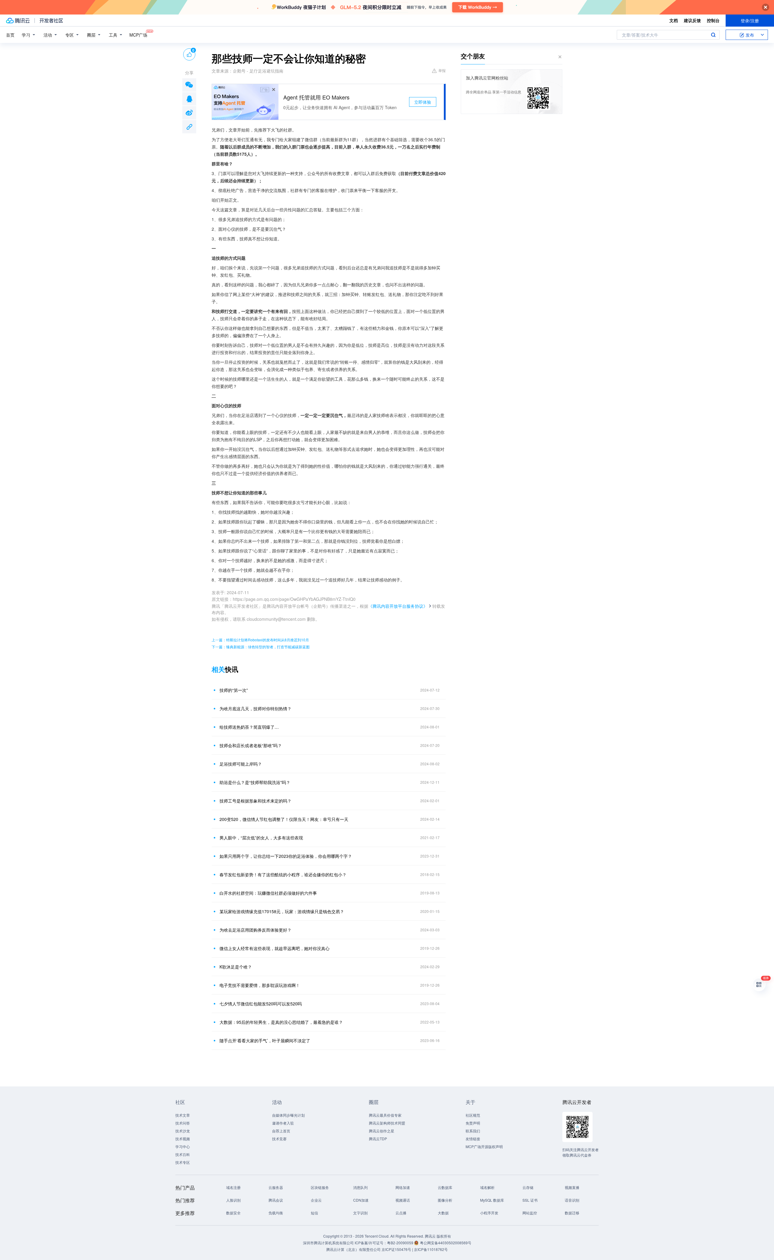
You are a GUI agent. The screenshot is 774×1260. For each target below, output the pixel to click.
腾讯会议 (275, 1200)
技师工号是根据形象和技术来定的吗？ (255, 801)
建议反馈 (692, 20)
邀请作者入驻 (283, 1122)
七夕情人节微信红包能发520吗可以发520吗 (261, 1004)
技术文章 (182, 1115)
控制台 (713, 20)
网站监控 (529, 1212)
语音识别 (572, 1200)
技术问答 (182, 1122)
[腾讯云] (18, 20)
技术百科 (182, 1154)
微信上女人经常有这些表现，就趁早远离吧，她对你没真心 (275, 948)
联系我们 (473, 1130)
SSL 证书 (530, 1200)
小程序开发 (489, 1212)
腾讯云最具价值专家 (385, 1115)
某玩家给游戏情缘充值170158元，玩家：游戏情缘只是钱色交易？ (282, 911)
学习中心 (182, 1146)
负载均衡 (275, 1212)
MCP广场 (138, 35)
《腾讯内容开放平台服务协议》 (398, 606)
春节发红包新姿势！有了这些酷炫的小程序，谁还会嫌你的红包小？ (283, 874)
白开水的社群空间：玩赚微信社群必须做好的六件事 (268, 893)
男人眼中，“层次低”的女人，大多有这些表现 (261, 838)
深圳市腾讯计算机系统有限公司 (328, 1242)
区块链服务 (320, 1187)
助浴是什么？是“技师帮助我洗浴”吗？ (255, 782)
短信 (314, 1212)
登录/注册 (750, 21)
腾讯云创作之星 (381, 1130)
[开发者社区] (51, 20)
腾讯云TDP (378, 1138)
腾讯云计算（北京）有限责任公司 (353, 1249)
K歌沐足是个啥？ (236, 967)
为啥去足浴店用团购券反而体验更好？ (255, 930)
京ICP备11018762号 (431, 1249)
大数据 (443, 1212)
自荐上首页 (281, 1130)
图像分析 (445, 1200)
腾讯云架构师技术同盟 (387, 1122)
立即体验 (422, 102)
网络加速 (402, 1187)
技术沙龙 (182, 1130)
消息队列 (360, 1187)
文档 (673, 20)
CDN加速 (361, 1200)
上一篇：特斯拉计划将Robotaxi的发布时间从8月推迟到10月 (260, 639)
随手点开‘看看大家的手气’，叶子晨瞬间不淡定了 (265, 1040)
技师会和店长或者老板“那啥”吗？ (251, 745)
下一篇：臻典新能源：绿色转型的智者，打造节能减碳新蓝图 (261, 646)
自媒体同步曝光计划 (288, 1115)
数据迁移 (572, 1212)
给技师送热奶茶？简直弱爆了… (249, 727)
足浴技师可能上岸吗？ (241, 764)
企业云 (316, 1200)
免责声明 (473, 1122)
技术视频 (182, 1138)
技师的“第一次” (234, 690)
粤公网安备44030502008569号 (445, 1242)
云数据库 (445, 1187)
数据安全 (233, 1212)
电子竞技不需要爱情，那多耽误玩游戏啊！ (260, 985)
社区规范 (473, 1115)
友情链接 (473, 1138)
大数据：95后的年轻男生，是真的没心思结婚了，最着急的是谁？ (281, 1022)
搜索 (713, 34)
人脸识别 (233, 1200)
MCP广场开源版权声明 (484, 1146)
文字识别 (360, 1212)
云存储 (527, 1187)
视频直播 (572, 1187)
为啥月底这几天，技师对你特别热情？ (255, 708)
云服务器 (275, 1187)
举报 (442, 70)
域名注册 (233, 1187)
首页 (10, 35)
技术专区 (182, 1162)
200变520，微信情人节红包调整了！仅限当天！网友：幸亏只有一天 (284, 819)
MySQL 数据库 (492, 1200)
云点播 (400, 1212)
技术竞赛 (279, 1138)
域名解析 (487, 1187)
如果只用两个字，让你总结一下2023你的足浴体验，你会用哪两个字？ (286, 856)
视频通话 (402, 1200)
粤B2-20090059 (400, 1242)
